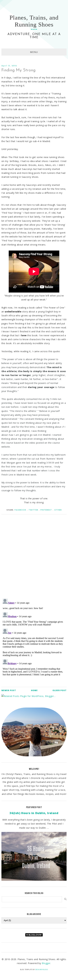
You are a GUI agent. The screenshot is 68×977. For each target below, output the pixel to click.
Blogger (46, 963)
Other (58, 510)
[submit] (65, 899)
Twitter (33, 510)
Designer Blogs (41, 969)
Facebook (20, 510)
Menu (34, 52)
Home (34, 690)
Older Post (60, 690)
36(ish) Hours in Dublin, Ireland (33, 813)
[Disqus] (34, 554)
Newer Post (8, 690)
